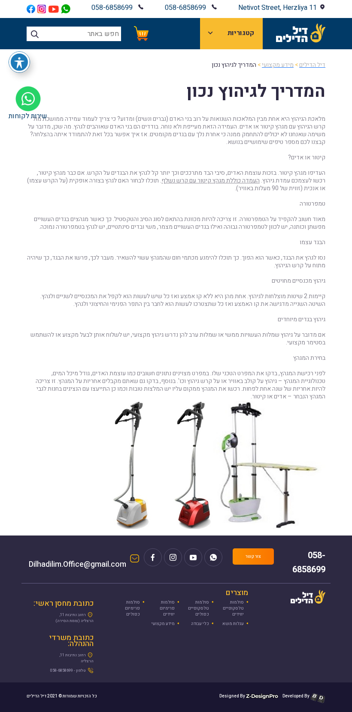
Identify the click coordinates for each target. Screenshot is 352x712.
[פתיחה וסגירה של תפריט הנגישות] (19, 62)
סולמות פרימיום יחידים (167, 608)
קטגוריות (241, 33)
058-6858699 (185, 7)
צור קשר (253, 556)
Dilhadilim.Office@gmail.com (77, 562)
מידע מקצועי (163, 624)
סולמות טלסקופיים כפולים (198, 608)
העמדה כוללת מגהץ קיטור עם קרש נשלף (210, 180)
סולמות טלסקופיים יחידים (233, 608)
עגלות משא (233, 624)
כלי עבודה (200, 624)
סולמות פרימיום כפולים (132, 608)
